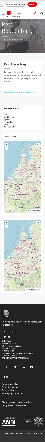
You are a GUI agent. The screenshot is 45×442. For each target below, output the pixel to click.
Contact (7, 124)
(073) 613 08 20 (8, 351)
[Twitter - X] (15, 367)
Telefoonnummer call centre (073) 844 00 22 (19, 353)
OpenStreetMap (34, 211)
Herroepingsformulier (12, 393)
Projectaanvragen (10, 387)
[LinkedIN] (23, 367)
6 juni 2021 (21, 92)
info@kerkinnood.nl (9, 348)
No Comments (30, 92)
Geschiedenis (9, 117)
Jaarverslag (8, 122)
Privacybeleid (9, 127)
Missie (6, 115)
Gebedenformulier (10, 92)
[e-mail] (31, 367)
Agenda (7, 120)
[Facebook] (6, 367)
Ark (3, 39)
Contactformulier (10, 384)
